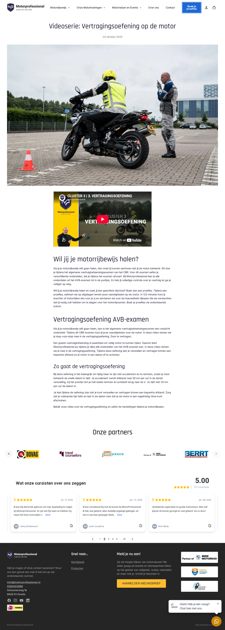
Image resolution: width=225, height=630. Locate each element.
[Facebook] (9, 600)
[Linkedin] (28, 600)
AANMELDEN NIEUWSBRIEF (141, 583)
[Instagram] (15, 600)
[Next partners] (216, 453)
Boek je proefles (192, 7)
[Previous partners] (8, 453)
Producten (77, 568)
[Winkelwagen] (214, 7)
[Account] (206, 7)
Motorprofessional (24, 624)
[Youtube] (21, 600)
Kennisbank (77, 561)
